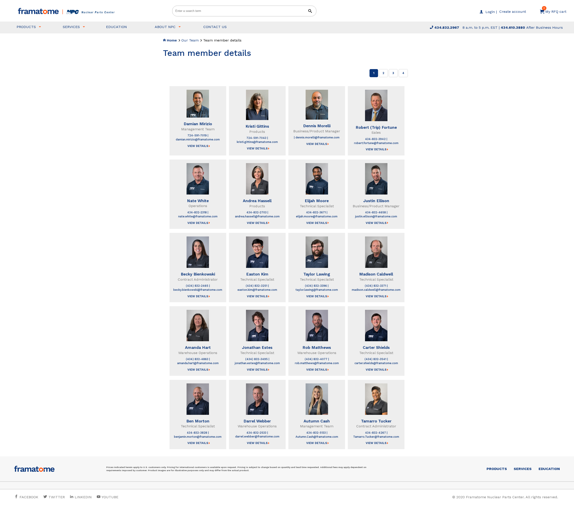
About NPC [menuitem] (165, 27)
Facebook (28, 497)
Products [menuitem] (26, 27)
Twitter (56, 497)
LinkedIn (83, 497)
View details (197, 146)
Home (171, 40)
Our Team (190, 40)
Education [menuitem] (116, 27)
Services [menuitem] (71, 27)
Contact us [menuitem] (215, 27)
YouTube (109, 497)
